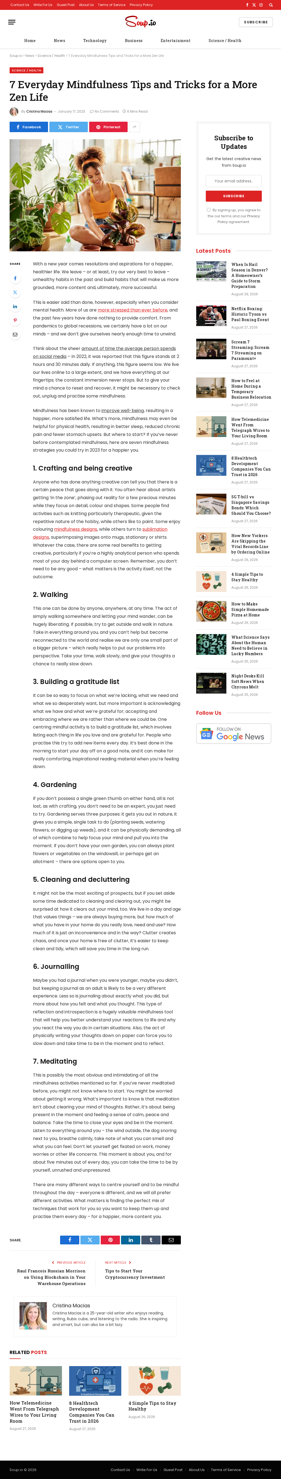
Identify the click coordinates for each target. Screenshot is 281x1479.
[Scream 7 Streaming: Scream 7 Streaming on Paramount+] (211, 349)
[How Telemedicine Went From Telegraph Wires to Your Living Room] (36, 1380)
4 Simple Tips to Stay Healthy (152, 1406)
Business (133, 40)
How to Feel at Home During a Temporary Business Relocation (251, 389)
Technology (95, 40)
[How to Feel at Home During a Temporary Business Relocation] (211, 387)
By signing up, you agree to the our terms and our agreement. (234, 216)
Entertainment (175, 40)
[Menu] (11, 22)
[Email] (15, 334)
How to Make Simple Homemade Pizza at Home (250, 609)
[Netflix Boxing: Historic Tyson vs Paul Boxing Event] (211, 315)
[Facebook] (15, 278)
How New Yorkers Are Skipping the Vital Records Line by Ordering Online (250, 544)
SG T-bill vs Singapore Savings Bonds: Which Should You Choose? (251, 505)
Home (30, 40)
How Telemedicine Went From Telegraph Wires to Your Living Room (34, 1412)
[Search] (270, 5)
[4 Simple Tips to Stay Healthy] (154, 1380)
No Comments (107, 111)
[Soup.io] (140, 22)
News (59, 40)
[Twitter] (15, 292)
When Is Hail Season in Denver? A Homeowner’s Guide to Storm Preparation (249, 275)
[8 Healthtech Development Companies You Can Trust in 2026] (95, 1380)
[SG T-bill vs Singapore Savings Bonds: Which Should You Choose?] (211, 504)
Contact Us (19, 4)
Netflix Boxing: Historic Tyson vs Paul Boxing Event (250, 314)
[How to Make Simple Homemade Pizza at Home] (211, 611)
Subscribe (256, 22)
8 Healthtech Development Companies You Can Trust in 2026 (91, 1412)
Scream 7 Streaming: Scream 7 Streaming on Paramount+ (250, 350)
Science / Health (225, 40)
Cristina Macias (39, 111)
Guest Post (66, 4)
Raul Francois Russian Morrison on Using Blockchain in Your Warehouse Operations (51, 1277)
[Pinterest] (15, 320)
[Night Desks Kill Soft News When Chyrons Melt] (211, 683)
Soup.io (16, 55)
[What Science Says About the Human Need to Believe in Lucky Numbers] (211, 644)
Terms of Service (111, 4)
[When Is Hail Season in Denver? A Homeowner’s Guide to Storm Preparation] (211, 271)
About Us (86, 4)
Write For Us (42, 4)
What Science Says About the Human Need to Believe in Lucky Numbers (250, 645)
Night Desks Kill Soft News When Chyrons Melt (247, 681)
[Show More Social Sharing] (134, 127)
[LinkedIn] (15, 306)
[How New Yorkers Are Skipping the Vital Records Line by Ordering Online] (211, 542)
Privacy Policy (141, 4)
